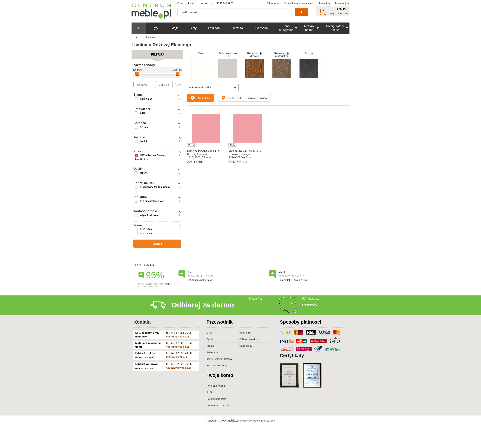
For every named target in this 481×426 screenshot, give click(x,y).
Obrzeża (237, 28)
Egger (143, 113)
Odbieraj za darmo (202, 305)
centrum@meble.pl (177, 336)
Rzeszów (310, 305)
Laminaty (214, 28)
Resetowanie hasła (216, 399)
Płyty (154, 28)
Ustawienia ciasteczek (217, 405)
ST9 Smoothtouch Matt (152, 201)
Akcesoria (261, 28)
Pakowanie (212, 352)
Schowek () (273, 3)
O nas (180, 3)
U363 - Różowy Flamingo (153, 155)
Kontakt (204, 3)
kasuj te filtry (141, 159)
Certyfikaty (292, 355)
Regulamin (245, 332)
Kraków (255, 298)
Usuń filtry (204, 97)
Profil (209, 392)
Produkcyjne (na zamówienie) (155, 187)
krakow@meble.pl (177, 356)
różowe (144, 173)
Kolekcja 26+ (147, 99)
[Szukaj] (301, 12)
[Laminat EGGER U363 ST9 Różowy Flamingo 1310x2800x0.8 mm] (206, 128)
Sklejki (173, 28)
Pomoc (191, 3)
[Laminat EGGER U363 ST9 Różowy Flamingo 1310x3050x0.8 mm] (247, 128)
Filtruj (157, 244)
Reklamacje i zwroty (216, 365)
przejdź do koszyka (338, 13)
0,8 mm (144, 127)
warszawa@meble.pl (178, 367)
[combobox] (213, 87)
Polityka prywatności (249, 339)
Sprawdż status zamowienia (298, 3)
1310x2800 (146, 229)
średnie (144, 141)
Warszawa (311, 298)
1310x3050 (146, 233)
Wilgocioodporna (149, 215)
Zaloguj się (324, 3)
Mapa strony (245, 346)
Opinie (209, 339)
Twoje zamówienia (215, 386)
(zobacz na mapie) (144, 357)
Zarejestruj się (342, 3)
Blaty (193, 28)
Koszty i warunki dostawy (219, 359)
